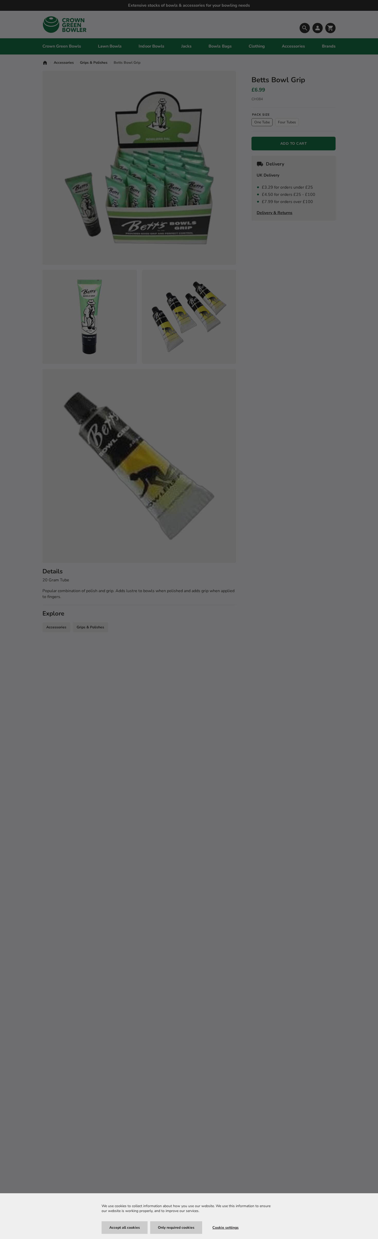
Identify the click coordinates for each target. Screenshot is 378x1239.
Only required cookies (176, 1227)
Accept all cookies (124, 1227)
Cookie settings (225, 1227)
